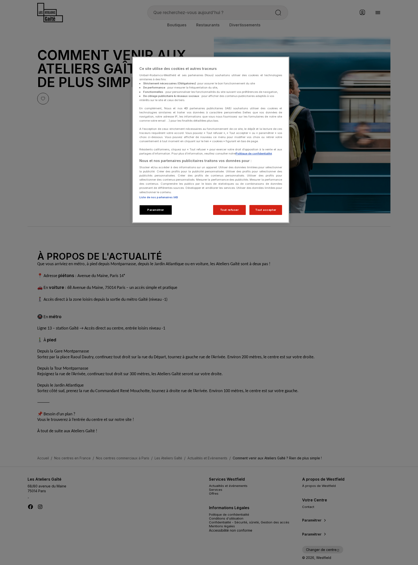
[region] (210, 140)
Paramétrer (155, 210)
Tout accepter (265, 210)
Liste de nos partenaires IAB (158, 197)
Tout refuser (229, 210)
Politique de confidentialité (254, 153)
